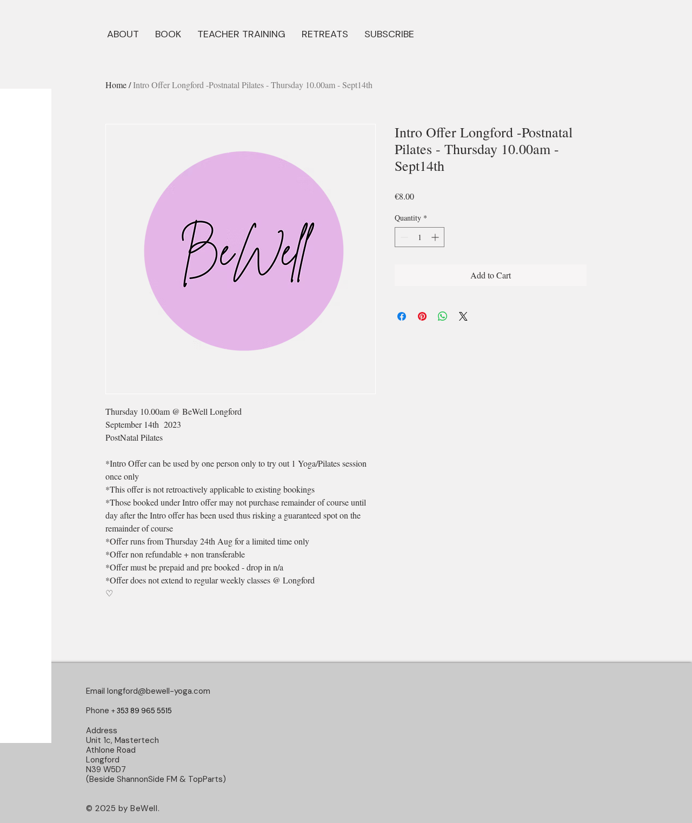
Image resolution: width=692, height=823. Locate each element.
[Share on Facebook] (401, 316)
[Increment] (436, 237)
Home (116, 84)
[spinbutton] (419, 237)
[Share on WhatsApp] (442, 316)
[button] (168, 33)
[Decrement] (403, 237)
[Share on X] (463, 316)
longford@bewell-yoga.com (158, 691)
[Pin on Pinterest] (422, 316)
